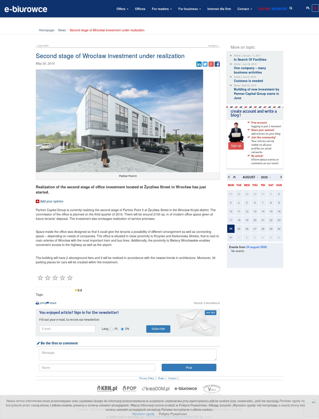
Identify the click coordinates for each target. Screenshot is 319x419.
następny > (214, 45)
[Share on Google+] (211, 64)
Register (279, 9)
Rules (161, 378)
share (52, 303)
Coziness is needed (248, 80)
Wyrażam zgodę (143, 414)
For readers (161, 9)
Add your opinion (51, 201)
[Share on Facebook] (217, 64)
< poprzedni (42, 45)
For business (188, 9)
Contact (243, 9)
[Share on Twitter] (205, 64)
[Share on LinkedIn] (199, 64)
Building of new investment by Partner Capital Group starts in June (256, 93)
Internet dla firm (219, 9)
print (42, 303)
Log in (263, 9)
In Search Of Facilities (250, 59)
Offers (121, 9)
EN (315, 8)
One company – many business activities (250, 70)
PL (308, 8)
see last (210, 312)
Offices (140, 9)
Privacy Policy (146, 378)
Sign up (236, 145)
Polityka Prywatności (173, 414)
